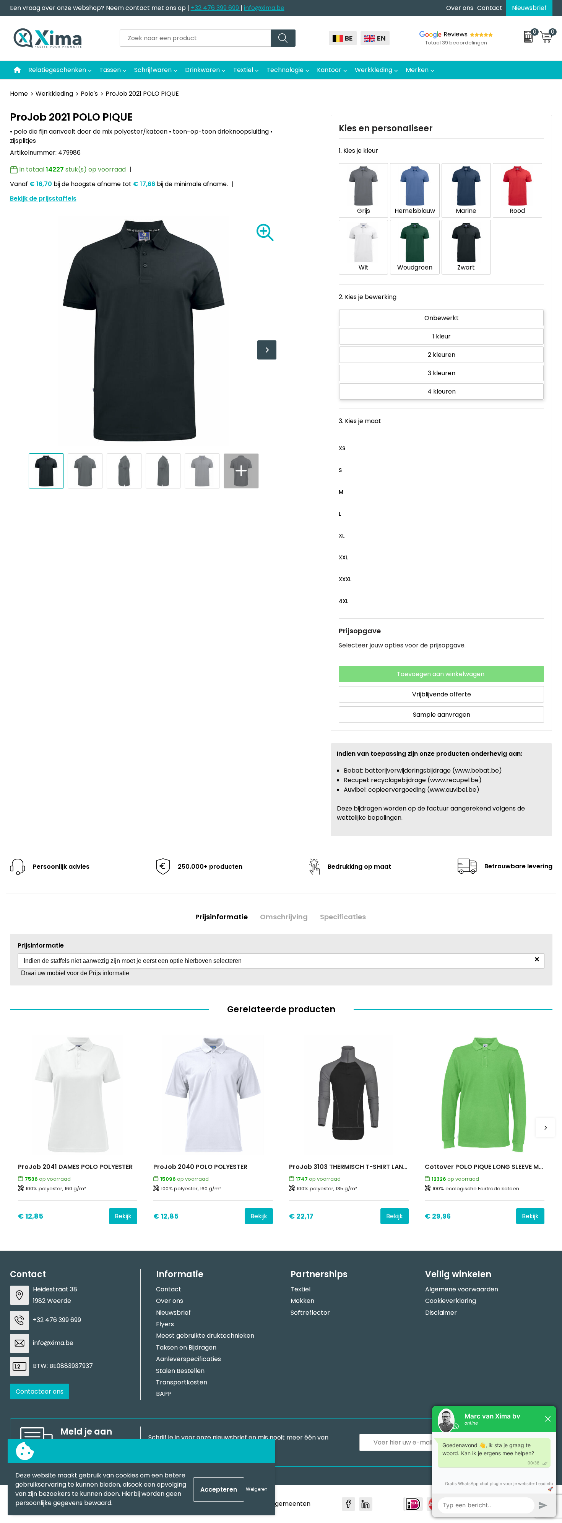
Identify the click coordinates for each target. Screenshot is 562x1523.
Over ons (459, 7)
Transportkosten (181, 1382)
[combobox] (195, 38)
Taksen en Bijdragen (186, 1347)
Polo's (89, 93)
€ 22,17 (301, 1216)
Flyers (165, 1324)
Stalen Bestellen (180, 1370)
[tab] (221, 917)
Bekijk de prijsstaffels (43, 198)
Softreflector (310, 1312)
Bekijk (123, 1216)
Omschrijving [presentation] (284, 917)
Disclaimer (441, 1312)
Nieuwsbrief (529, 7)
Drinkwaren (202, 69)
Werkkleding (373, 69)
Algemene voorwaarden (461, 1289)
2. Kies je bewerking (367, 297)
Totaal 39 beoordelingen (456, 42)
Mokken (302, 1300)
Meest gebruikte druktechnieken (205, 1335)
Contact (489, 7)
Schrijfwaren (153, 69)
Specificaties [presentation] (343, 917)
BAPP (164, 1393)
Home (19, 93)
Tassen (110, 69)
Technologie (285, 69)
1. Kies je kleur (358, 150)
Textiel (243, 69)
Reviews (455, 34)
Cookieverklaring (450, 1300)
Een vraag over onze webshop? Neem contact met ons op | (100, 7)
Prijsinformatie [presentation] (221, 917)
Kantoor (329, 69)
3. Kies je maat (360, 421)
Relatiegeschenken (57, 69)
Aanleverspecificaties (188, 1359)
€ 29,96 (438, 1216)
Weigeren (257, 1489)
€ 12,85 (30, 1216)
